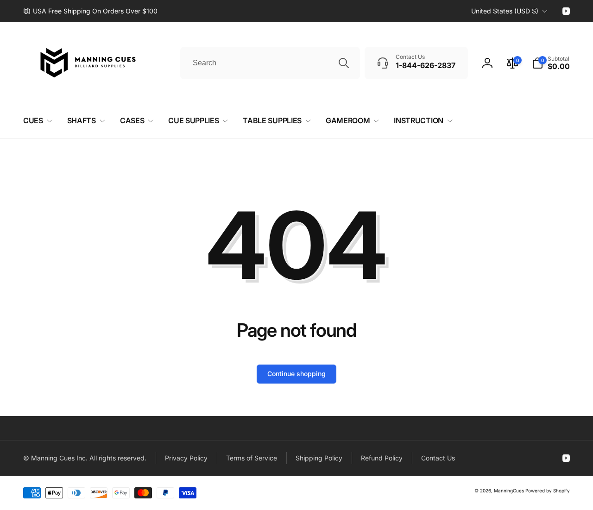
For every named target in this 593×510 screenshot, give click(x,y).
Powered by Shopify (547, 490)
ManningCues (509, 490)
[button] (551, 63)
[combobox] (270, 63)
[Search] (343, 63)
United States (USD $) (504, 11)
